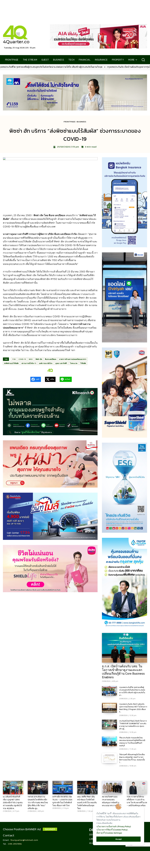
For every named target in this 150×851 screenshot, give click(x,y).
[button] (143, 60)
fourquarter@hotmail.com (24, 840)
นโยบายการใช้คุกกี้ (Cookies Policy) (112, 829)
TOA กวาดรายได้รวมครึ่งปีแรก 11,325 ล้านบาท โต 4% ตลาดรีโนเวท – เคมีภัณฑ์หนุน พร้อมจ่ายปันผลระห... (137, 802)
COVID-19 (22, 359)
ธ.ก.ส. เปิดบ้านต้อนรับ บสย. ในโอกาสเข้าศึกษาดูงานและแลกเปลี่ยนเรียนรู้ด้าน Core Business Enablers (123, 672)
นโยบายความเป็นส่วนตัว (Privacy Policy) (114, 826)
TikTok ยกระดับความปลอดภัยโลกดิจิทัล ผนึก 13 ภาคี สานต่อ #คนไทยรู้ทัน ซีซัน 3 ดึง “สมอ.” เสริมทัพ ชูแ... (38, 802)
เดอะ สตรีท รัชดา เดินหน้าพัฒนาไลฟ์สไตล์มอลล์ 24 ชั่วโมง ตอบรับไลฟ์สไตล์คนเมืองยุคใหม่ (87, 802)
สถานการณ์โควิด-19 (29, 363)
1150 (14, 359)
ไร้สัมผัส (83, 363)
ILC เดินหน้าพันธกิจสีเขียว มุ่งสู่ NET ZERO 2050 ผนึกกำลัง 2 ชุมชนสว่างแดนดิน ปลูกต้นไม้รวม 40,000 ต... (13, 802)
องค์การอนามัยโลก (45, 363)
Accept (118, 839)
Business (81, 121)
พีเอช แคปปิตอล (50, 359)
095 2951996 (15, 843)
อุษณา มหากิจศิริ (61, 363)
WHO (31, 359)
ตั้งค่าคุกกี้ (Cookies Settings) (109, 833)
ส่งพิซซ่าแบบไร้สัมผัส (11, 363)
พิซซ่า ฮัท (39, 359)
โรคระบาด (73, 363)
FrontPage (69, 121)
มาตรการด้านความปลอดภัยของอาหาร (72, 359)
